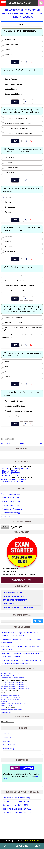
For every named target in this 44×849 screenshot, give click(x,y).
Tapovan (7, 54)
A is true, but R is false (12, 318)
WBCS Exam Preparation (11, 498)
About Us (6, 734)
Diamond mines (10, 168)
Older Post (39, 443)
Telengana (8, 236)
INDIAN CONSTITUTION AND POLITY (13, 703)
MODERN (25, 469)
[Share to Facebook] (12, 439)
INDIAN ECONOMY (7, 706)
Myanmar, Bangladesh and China (17, 123)
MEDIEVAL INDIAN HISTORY (10, 697)
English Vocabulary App (10, 513)
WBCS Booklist (11, 603)
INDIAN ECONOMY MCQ (10, 473)
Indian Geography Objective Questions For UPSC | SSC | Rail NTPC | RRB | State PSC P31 (22, 13)
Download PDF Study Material (20, 607)
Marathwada (9, 251)
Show (15, 62)
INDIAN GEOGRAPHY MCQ (11, 471)
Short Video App (7, 516)
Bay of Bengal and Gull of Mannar (17, 276)
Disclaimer (7, 741)
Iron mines (8, 173)
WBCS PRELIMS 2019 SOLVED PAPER (13, 678)
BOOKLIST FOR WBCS (8, 676)
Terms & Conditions (11, 745)
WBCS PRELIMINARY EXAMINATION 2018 (15, 684)
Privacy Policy (8, 749)
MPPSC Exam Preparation (12, 501)
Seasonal (7, 376)
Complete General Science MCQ (17, 812)
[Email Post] (2, 439)
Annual (7, 371)
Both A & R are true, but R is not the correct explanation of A (22, 336)
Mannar (7, 241)
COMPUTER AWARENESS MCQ (13, 482)
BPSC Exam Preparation (11, 505)
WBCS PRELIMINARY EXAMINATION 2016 (15, 688)
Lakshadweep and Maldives (15, 291)
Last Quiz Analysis (13, 596)
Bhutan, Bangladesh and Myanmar (18, 133)
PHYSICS (14, 479)
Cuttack (7, 212)
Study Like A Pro (31, 840)
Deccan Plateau (10, 79)
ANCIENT (5, 469)
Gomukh (7, 49)
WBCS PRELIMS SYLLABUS (10, 673)
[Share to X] (10, 439)
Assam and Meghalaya (13, 401)
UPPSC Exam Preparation (11, 509)
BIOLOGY (4, 479)
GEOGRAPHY (22, 845)
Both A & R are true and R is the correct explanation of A (22, 329)
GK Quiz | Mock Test (13, 592)
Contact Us (7, 737)
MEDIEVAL (15, 469)
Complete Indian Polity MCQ (15, 805)
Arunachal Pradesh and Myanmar (17, 411)
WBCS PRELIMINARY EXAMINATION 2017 (15, 686)
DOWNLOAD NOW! (22, 580)
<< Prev (5, 845)
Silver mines (9, 163)
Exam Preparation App (10, 494)
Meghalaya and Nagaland (14, 406)
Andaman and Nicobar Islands (16, 281)
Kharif (6, 362)
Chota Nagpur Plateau (12, 84)
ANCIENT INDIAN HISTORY (10, 695)
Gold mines (8, 158)
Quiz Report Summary (15, 600)
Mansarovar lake (10, 44)
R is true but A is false (12, 322)
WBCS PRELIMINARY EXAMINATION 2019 (15, 682)
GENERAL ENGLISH (7, 712)
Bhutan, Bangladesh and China (16, 118)
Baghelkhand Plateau (12, 94)
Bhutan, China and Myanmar (15, 128)
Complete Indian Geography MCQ (17, 801)
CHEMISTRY (25, 479)
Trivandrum (9, 207)
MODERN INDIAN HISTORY (10, 699)
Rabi (5, 366)
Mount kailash (10, 39)
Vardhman (8, 202)
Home (22, 443)
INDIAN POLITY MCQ (9, 475)
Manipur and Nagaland (13, 416)
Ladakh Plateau (10, 89)
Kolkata (7, 197)
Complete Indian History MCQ (16, 797)
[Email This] (6, 439)
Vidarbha (7, 246)
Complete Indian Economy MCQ (17, 809)
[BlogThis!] (8, 439)
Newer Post (5, 443)
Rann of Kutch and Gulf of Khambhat (18, 286)
